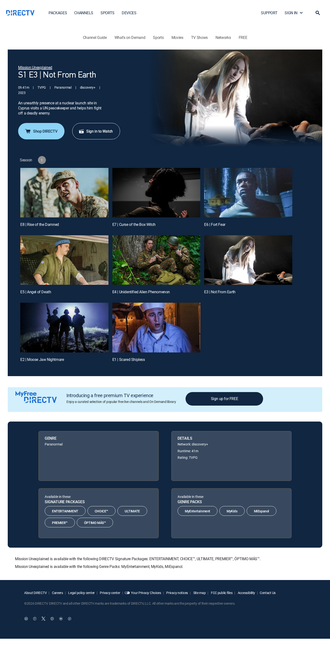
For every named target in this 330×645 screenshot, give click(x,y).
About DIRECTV (35, 592)
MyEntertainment (197, 511)
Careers (57, 592)
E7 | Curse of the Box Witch (134, 224)
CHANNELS (83, 12)
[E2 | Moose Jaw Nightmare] (64, 327)
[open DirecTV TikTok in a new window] (70, 619)
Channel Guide (95, 37)
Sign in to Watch (99, 131)
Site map (199, 592)
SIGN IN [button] (291, 12)
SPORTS (107, 12)
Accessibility (246, 592)
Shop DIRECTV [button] (45, 131)
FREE (243, 37)
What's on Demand (130, 37)
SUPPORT (269, 12)
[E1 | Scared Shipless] (156, 327)
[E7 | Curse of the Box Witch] (156, 192)
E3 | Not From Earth (219, 291)
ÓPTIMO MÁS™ (95, 522)
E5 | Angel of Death (35, 291)
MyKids (232, 511)
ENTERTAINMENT (65, 511)
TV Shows (199, 37)
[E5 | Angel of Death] (64, 260)
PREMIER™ (60, 522)
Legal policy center (81, 592)
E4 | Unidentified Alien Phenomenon (141, 291)
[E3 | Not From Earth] (248, 260)
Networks (223, 37)
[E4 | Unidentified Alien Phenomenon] (156, 260)
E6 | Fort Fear (214, 224)
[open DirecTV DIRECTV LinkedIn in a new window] (26, 619)
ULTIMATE (132, 511)
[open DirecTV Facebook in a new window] (35, 619)
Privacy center (109, 592)
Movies (177, 37)
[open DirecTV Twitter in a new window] (43, 619)
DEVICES (129, 12)
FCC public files (221, 592)
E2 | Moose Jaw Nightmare (42, 359)
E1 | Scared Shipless (128, 359)
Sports (158, 37)
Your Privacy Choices (146, 592)
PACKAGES (58, 12)
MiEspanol (261, 511)
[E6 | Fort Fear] (248, 192)
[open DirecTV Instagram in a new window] (52, 619)
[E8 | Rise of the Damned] (64, 192)
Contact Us (268, 592)
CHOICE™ (101, 511)
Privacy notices (177, 592)
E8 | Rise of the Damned (39, 224)
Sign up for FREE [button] (224, 398)
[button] (317, 13)
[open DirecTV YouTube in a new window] (61, 619)
